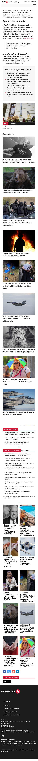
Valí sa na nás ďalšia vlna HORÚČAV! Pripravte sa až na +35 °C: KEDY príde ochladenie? (19, 464)
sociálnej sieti (28, 38)
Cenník (6, 705)
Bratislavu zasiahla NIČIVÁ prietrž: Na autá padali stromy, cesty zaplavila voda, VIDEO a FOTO (19, 433)
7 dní (22, 450)
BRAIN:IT (5, 752)
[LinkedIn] (18, 672)
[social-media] (2, 735)
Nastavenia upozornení (12, 715)
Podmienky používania (11, 708)
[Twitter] (9, 672)
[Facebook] (5, 672)
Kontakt (7, 702)
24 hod (27, 450)
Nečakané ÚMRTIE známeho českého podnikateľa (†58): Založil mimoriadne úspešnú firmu (18, 459)
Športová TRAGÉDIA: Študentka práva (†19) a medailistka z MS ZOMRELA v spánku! (18, 454)
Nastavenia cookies (10, 712)
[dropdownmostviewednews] (19, 447)
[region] (18, 2)
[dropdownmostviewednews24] (19, 502)
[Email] (13, 672)
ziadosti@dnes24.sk (28, 732)
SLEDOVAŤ (7, 682)
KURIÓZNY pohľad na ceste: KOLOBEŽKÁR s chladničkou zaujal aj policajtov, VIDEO (17, 443)
